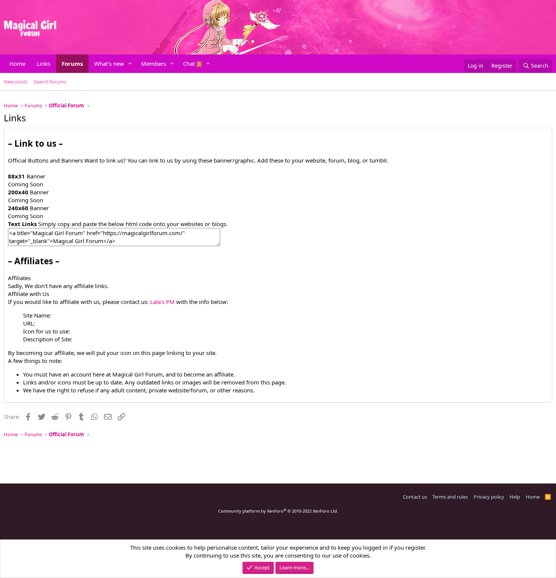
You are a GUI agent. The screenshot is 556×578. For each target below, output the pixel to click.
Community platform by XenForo (278, 511)
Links (43, 63)
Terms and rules (450, 496)
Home (17, 63)
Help (514, 496)
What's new (109, 63)
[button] (130, 63)
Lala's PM (162, 301)
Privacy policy (489, 496)
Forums (72, 63)
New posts (16, 81)
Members (153, 63)
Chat (191, 63)
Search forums (50, 81)
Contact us (415, 496)
